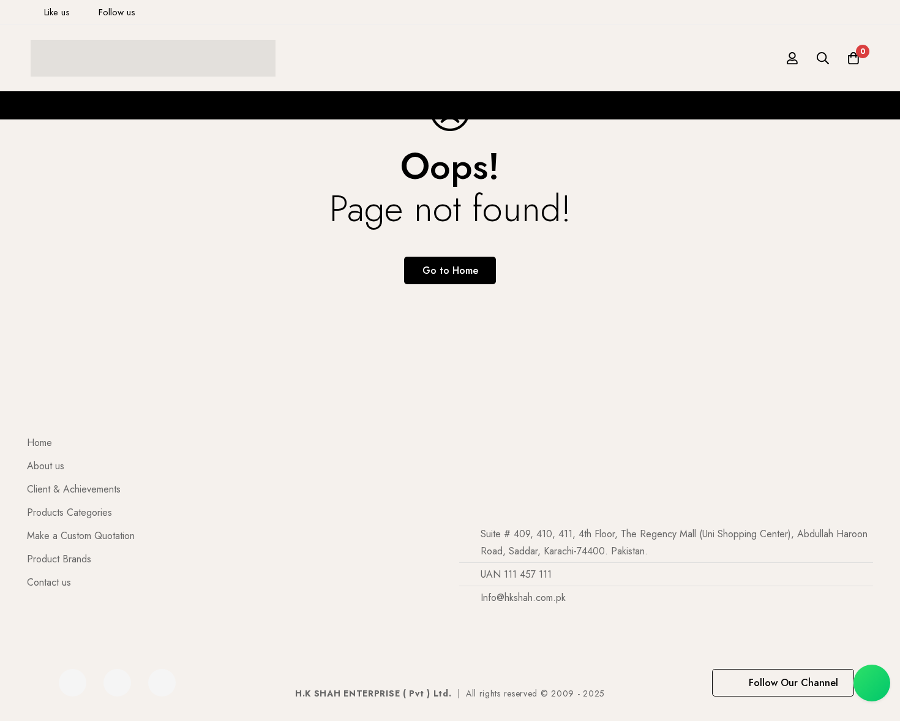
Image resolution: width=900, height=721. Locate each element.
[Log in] (792, 58)
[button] (783, 682)
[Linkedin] (117, 682)
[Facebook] (72, 682)
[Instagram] (162, 682)
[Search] (823, 58)
